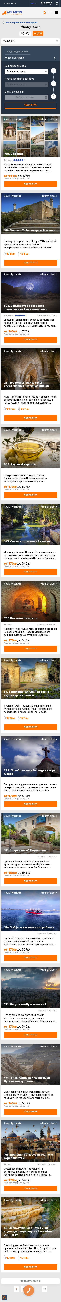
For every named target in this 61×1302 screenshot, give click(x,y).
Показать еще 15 (30, 1281)
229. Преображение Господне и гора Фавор (29, 772)
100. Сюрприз (13, 153)
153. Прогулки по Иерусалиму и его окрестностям (28, 1156)
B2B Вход (46, 3)
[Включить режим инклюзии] (4, 1297)
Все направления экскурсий (21, 22)
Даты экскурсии (14, 92)
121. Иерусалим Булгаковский (25, 1004)
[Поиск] (44, 12)
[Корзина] (57, 3)
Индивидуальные (17, 51)
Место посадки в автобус (19, 79)
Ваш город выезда (15, 66)
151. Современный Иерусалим (25, 850)
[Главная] (16, 12)
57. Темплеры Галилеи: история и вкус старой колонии (28, 693)
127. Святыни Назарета (20, 618)
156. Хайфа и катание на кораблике (29, 927)
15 (45, 1289)
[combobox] (26, 71)
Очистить (30, 105)
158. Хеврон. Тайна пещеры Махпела (29, 230)
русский (35, 3)
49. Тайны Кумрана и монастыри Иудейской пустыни (27, 1079)
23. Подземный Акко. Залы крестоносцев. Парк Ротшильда (27, 384)
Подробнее (30, 184)
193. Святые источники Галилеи (27, 541)
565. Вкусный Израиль (20, 464)
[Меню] (56, 12)
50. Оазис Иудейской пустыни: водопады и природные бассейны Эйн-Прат (28, 1231)
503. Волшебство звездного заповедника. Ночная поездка (25, 307)
